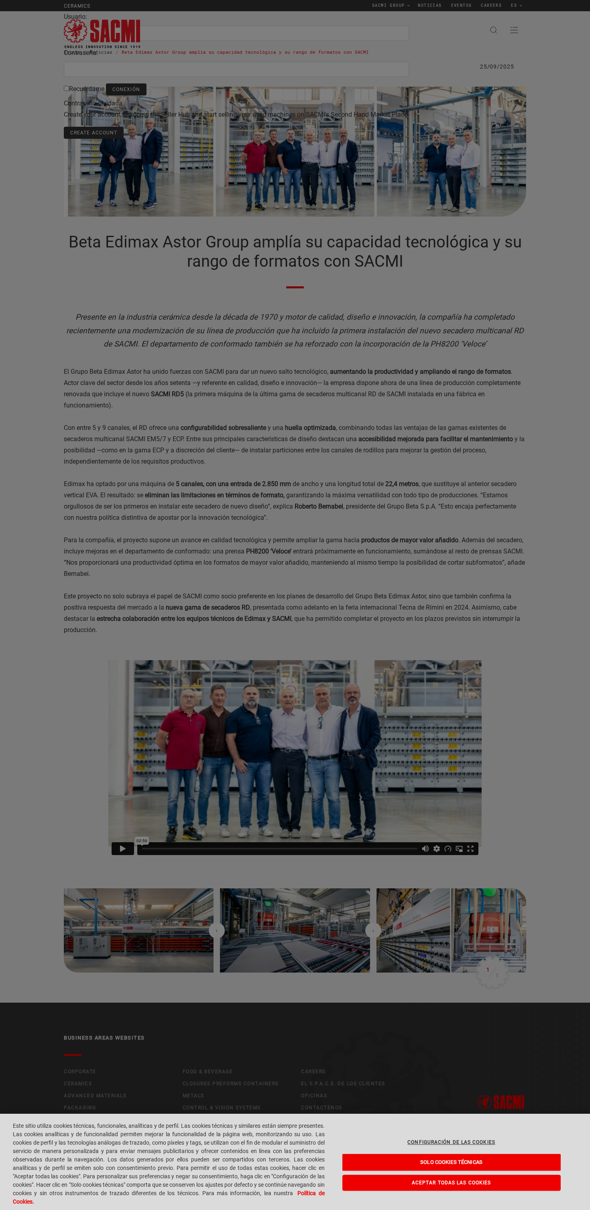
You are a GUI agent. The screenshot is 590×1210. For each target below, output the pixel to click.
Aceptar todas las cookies (451, 1183)
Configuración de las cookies (451, 1142)
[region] (295, 1162)
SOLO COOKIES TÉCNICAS (451, 1162)
